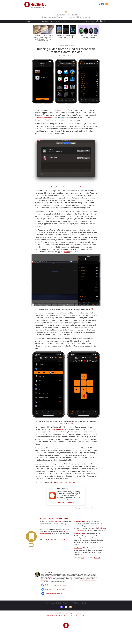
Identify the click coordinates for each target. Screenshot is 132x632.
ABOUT (28, 21)
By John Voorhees (66, 55)
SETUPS (65, 21)
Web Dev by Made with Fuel (59, 613)
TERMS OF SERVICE (80, 603)
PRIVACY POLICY (68, 603)
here (49, 539)
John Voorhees (46, 572)
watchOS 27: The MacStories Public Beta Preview (88, 36)
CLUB (35, 21)
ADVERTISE (58, 603)
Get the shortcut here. (65, 502)
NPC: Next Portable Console (87, 580)
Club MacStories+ (80, 534)
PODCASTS (44, 21)
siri (96, 508)
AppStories (51, 577)
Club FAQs (63, 539)
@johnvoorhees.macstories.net (55, 589)
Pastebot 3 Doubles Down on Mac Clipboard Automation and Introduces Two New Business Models (44, 38)
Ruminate (44, 580)
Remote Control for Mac (64, 110)
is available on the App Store (64, 482)
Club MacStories (56, 521)
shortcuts (91, 508)
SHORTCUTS (55, 21)
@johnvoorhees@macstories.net (56, 585)
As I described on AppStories (56, 429)
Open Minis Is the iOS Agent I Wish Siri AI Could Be (66, 36)
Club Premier (78, 548)
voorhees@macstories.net (53, 593)
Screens (67, 252)
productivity (83, 508)
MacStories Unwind (79, 577)
